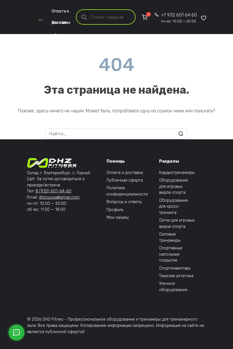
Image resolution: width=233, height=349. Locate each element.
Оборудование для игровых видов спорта (173, 186)
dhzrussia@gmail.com (59, 197)
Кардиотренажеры (177, 172)
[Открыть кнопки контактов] (16, 332)
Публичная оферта (125, 180)
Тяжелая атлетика (176, 276)
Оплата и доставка (61, 13)
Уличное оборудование (173, 286)
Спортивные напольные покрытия (170, 254)
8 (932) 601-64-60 (53, 191)
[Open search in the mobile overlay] (105, 17)
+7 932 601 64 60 (179, 17)
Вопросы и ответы (124, 201)
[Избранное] (203, 17)
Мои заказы (118, 217)
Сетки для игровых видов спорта (177, 223)
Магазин (60, 22)
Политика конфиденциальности (127, 191)
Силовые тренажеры (169, 237)
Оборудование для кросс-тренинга (173, 206)
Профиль (115, 209)
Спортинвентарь (174, 268)
